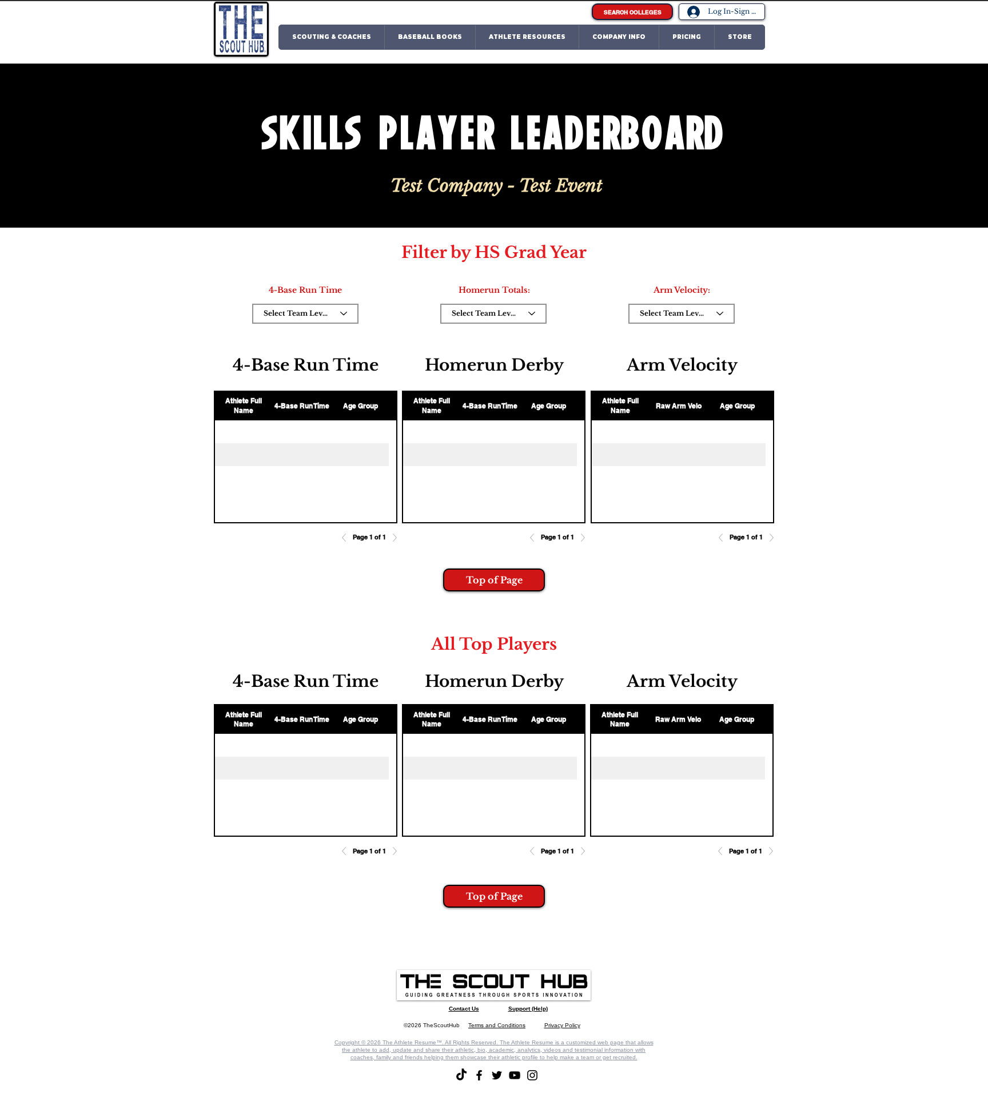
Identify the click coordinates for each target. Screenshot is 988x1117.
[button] (331, 37)
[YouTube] (514, 1075)
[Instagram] (532, 1075)
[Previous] (347, 537)
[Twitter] (497, 1075)
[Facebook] (479, 1075)
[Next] (391, 537)
